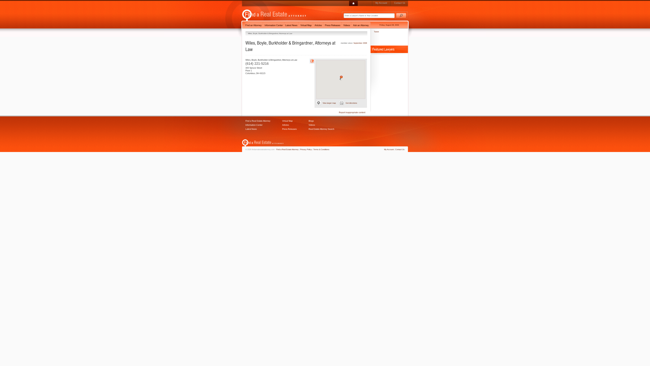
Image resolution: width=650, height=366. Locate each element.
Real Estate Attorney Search (321, 129)
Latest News (251, 129)
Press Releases (289, 129)
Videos (312, 125)
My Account (381, 3)
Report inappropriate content (352, 112)
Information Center (254, 125)
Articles (285, 125)
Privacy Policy (306, 149)
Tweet (376, 32)
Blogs (311, 121)
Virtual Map (287, 121)
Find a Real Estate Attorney (257, 121)
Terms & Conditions (321, 149)
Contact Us (399, 3)
